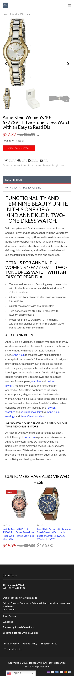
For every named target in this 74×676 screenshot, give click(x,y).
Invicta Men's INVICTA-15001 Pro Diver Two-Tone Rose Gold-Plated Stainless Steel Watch (18, 534)
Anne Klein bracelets (32, 416)
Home (6, 14)
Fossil (40, 525)
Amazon (30, 437)
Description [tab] (13, 179)
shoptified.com (41, 666)
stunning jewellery (31, 411)
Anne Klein (18, 354)
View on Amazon (18, 148)
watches (36, 381)
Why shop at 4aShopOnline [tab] (23, 187)
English (16, 673)
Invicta (6, 525)
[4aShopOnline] (5, 4)
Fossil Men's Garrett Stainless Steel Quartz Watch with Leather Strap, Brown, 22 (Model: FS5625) (54, 534)
